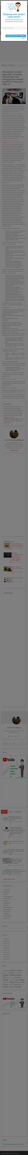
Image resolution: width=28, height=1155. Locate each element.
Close (23, 38)
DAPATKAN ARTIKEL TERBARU (15, 35)
